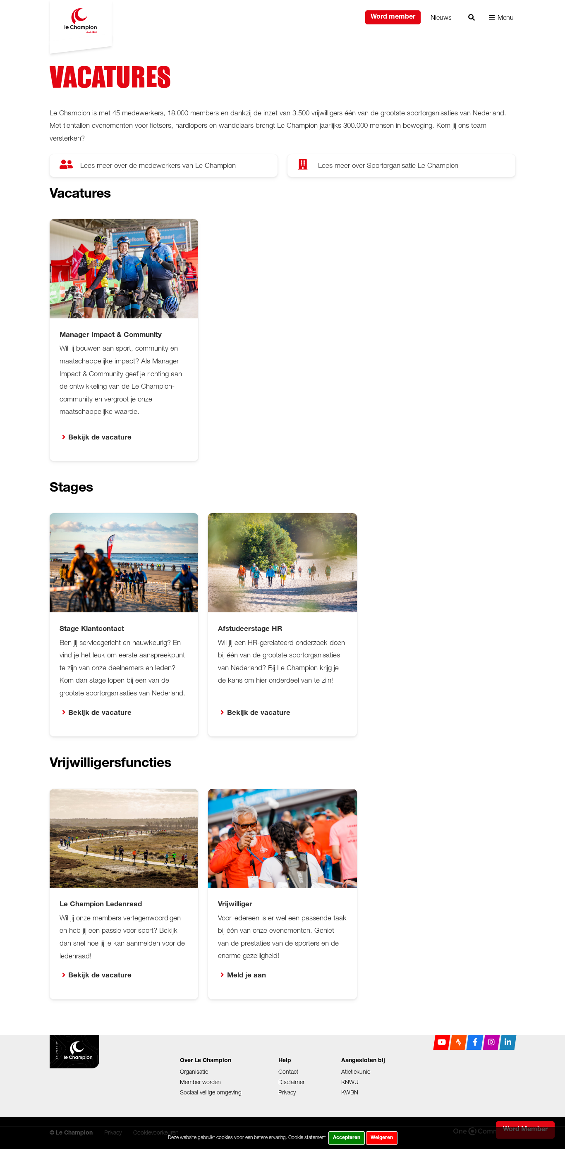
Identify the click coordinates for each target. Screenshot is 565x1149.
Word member (393, 17)
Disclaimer (291, 1081)
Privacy (287, 1092)
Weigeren (382, 1137)
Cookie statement (307, 1137)
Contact (288, 1071)
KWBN (349, 1092)
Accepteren (346, 1137)
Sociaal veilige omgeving (211, 1092)
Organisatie (194, 1071)
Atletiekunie (355, 1071)
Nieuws (441, 17)
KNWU (350, 1081)
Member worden (200, 1081)
